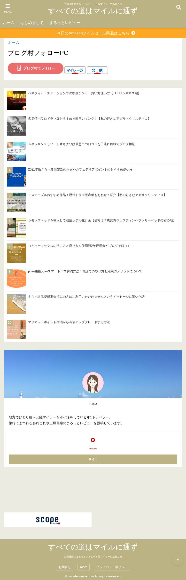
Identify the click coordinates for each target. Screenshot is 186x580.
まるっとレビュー (64, 23)
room (83, 567)
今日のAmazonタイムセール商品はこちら (93, 33)
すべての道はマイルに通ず (93, 11)
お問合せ (64, 567)
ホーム (9, 23)
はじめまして (32, 23)
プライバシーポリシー (112, 567)
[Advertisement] (93, 489)
